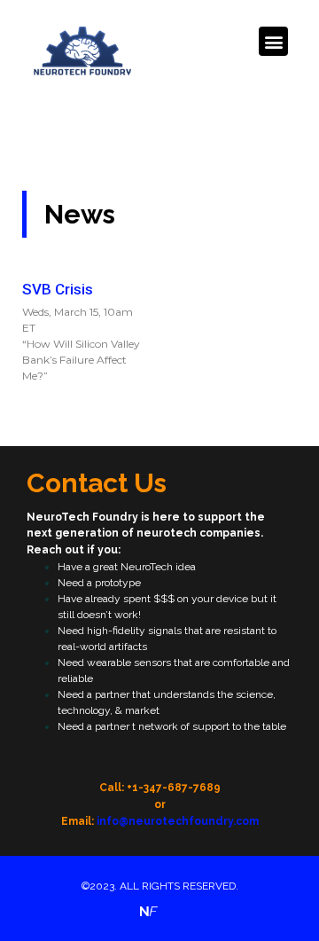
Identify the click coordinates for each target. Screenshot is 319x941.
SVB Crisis (57, 289)
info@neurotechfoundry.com (178, 821)
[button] (273, 41)
